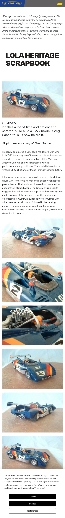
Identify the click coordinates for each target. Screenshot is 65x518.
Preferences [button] (39, 488)
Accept (32, 497)
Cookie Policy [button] (33, 485)
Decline (32, 504)
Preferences (32, 511)
